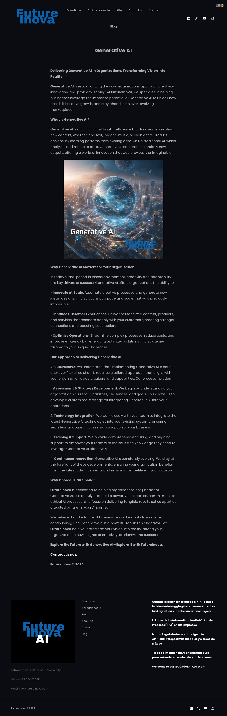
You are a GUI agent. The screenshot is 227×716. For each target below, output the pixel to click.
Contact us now (63, 554)
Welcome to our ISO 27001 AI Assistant (179, 667)
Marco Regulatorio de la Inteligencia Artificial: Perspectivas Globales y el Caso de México (183, 639)
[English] (218, 5)
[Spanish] (222, 5)
